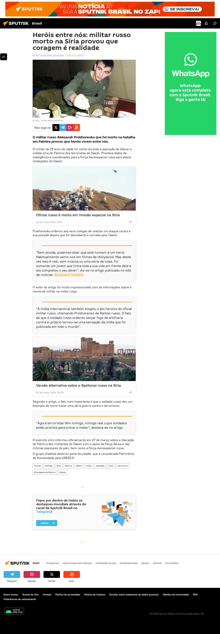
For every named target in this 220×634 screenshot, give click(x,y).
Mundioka (52, 563)
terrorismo (123, 465)
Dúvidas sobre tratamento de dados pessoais (134, 594)
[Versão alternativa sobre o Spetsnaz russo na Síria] (84, 359)
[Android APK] (14, 611)
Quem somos (11, 594)
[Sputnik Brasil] (17, 26)
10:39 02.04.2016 (42, 55)
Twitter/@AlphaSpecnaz (52, 120)
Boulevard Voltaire (68, 275)
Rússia (62, 472)
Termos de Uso (30, 594)
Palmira (68, 465)
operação (100, 465)
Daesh (79, 465)
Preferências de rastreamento (20, 599)
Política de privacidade (67, 594)
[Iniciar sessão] (206, 23)
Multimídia (172, 563)
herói (111, 465)
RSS (195, 594)
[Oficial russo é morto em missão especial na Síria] (84, 189)
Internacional (129, 563)
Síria (59, 465)
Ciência (157, 563)
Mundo (37, 465)
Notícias (48, 465)
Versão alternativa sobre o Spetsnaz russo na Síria (78, 385)
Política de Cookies (94, 594)
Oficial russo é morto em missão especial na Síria (78, 215)
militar (89, 465)
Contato (47, 594)
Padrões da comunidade (176, 594)
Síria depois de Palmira (44, 472)
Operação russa (106, 563)
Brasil (145, 563)
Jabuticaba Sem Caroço (77, 563)
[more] (130, 221)
